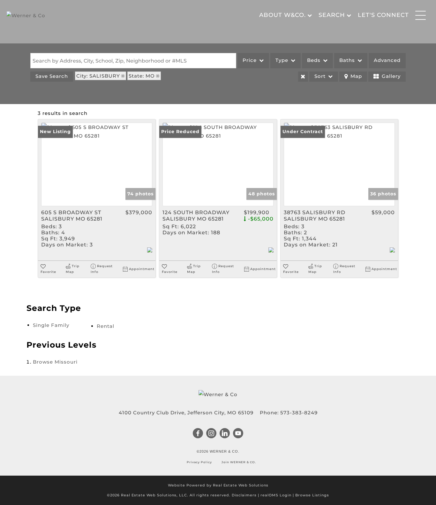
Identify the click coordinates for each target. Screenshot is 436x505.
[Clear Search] (303, 77)
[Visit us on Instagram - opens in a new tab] (211, 433)
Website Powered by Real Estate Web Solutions (218, 485)
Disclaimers (244, 495)
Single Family (51, 325)
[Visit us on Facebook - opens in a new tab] (198, 433)
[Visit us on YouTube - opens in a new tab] (238, 433)
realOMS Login (275, 495)
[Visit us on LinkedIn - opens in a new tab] (225, 433)
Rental (105, 326)
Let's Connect (383, 15)
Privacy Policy (200, 462)
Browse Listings (312, 495)
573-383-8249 (299, 413)
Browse (55, 362)
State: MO (142, 76)
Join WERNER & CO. (238, 462)
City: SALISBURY (98, 76)
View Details (97, 164)
